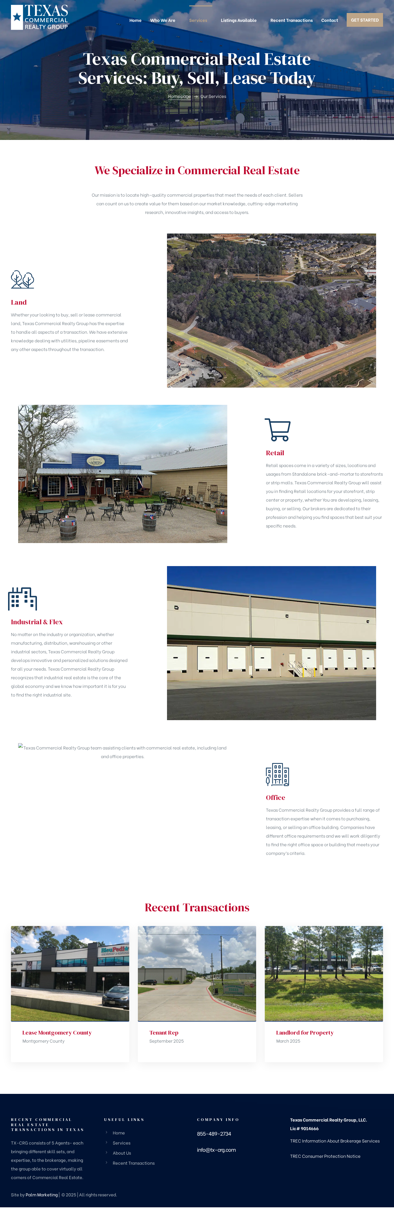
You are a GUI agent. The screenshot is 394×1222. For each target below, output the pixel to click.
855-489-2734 (214, 1133)
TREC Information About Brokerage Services (335, 1140)
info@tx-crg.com (216, 1149)
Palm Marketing (42, 1194)
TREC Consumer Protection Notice (325, 1156)
